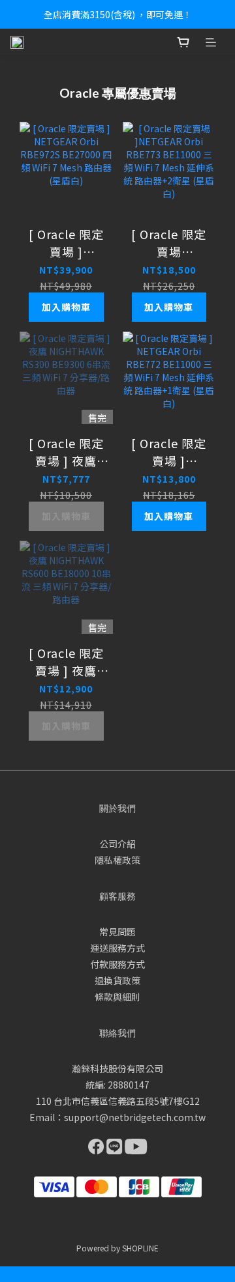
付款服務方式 (117, 964)
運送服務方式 (117, 947)
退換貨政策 (117, 980)
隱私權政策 (117, 859)
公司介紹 (117, 843)
